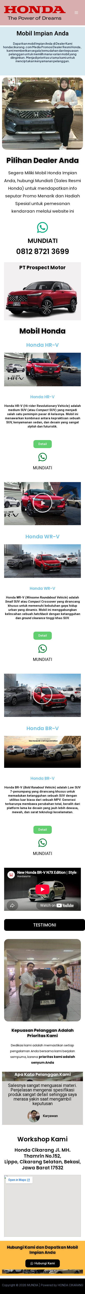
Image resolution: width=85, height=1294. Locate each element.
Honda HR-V (42, 345)
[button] (42, 298)
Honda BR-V (42, 728)
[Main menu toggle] (76, 12)
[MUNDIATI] (42, 227)
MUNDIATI (43, 240)
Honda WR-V (42, 536)
